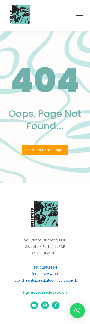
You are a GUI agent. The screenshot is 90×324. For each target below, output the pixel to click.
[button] (77, 310)
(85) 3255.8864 (45, 267)
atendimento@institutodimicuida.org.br (46, 280)
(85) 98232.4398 (45, 274)
